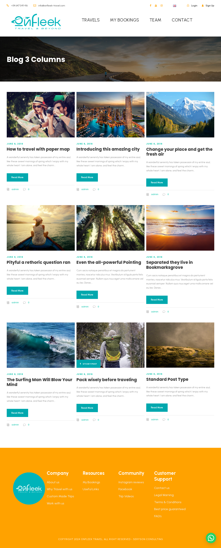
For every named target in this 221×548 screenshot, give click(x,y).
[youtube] (156, 5)
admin (15, 189)
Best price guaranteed (170, 509)
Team (155, 20)
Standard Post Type (167, 379)
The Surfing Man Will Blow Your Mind (39, 382)
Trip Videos (126, 496)
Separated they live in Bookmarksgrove (169, 264)
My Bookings (91, 482)
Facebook (125, 489)
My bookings (124, 20)
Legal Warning (164, 495)
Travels (91, 20)
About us (53, 482)
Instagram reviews (131, 482)
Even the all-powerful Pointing (108, 262)
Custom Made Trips (60, 496)
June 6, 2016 (15, 143)
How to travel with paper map (38, 149)
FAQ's (158, 516)
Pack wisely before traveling (106, 380)
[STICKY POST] (110, 344)
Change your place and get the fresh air (179, 151)
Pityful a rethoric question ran (38, 262)
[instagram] (162, 5)
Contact (182, 20)
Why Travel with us (59, 489)
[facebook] (150, 5)
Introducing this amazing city (108, 149)
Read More (17, 177)
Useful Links (91, 489)
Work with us (55, 503)
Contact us (162, 488)
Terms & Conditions (167, 502)
